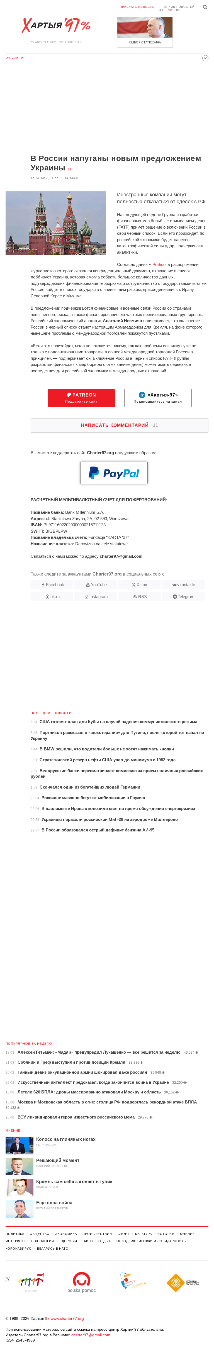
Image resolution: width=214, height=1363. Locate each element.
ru (170, 9)
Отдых (104, 1241)
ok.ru (55, 596)
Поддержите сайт (81, 398)
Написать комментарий (119, 425)
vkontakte (186, 584)
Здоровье (69, 1241)
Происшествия (97, 1233)
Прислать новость (137, 6)
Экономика (66, 1233)
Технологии (42, 1241)
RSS (142, 596)
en (178, 9)
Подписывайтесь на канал (158, 398)
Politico (159, 264)
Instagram (98, 596)
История (165, 1233)
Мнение (13, 1130)
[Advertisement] (107, 109)
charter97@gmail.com (90, 1335)
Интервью (15, 1241)
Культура (143, 1233)
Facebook (55, 584)
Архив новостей (179, 6)
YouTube (99, 584)
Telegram (186, 596)
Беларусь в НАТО (53, 1248)
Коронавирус (18, 1248)
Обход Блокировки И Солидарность (151, 1241)
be (161, 9)
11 (69, 169)
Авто (88, 1241)
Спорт (124, 1233)
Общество (40, 1233)
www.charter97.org (67, 1318)
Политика (15, 1233)
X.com (143, 584)
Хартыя (56, 25)
